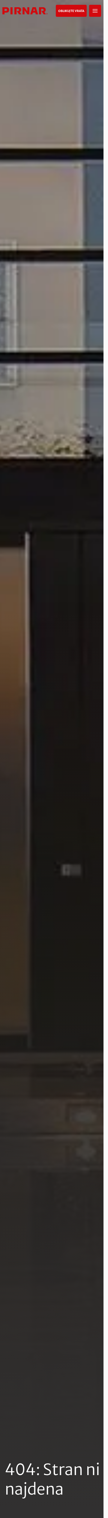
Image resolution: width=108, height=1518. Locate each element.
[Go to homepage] (25, 10)
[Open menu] (95, 11)
